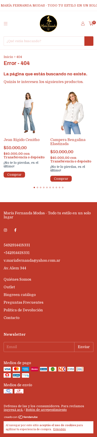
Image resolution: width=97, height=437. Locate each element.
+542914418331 (17, 253)
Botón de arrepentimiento (46, 410)
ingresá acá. (13, 410)
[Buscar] (88, 41)
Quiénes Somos (17, 279)
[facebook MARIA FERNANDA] (15, 230)
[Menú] (6, 24)
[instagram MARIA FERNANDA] (5, 230)
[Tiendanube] (21, 418)
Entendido (59, 429)
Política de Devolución (23, 310)
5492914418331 (17, 245)
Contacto (11, 318)
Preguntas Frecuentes (23, 303)
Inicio (8, 57)
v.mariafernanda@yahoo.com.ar (32, 261)
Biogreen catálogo (20, 295)
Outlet (9, 287)
